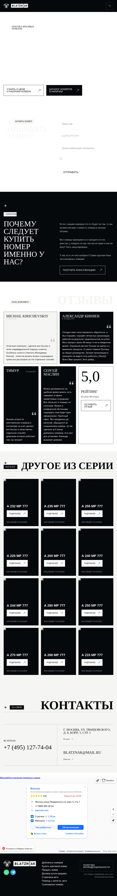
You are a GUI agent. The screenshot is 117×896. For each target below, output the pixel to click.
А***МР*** (42, 21)
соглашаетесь (94, 158)
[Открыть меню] (109, 6)
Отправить (70, 172)
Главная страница (12, 21)
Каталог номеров (28, 21)
